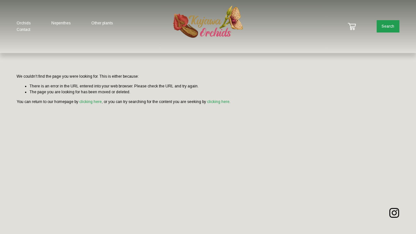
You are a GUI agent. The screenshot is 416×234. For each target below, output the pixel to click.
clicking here (90, 101)
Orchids (24, 23)
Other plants (102, 23)
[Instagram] (394, 213)
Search (388, 26)
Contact (23, 29)
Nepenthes (61, 23)
